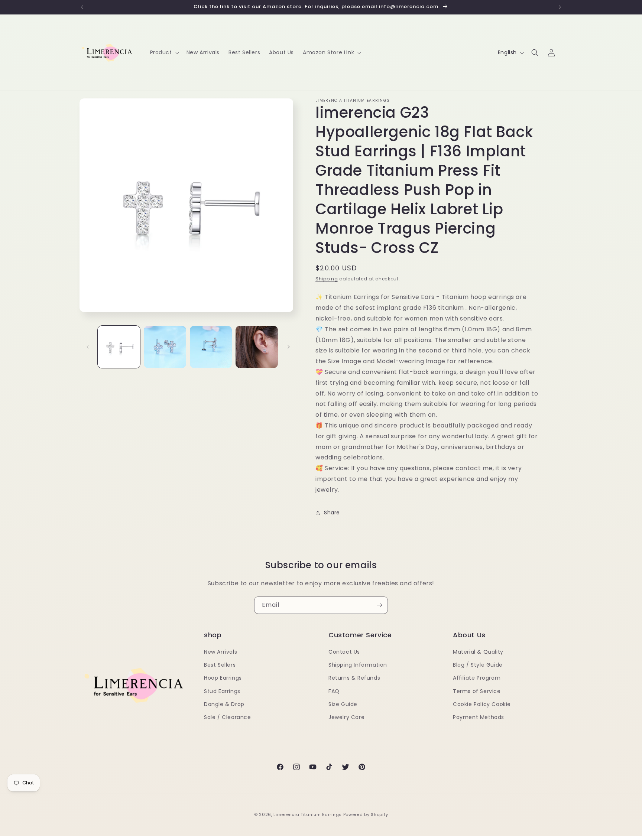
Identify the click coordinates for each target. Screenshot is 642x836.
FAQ (334, 691)
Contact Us (344, 652)
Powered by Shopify (365, 814)
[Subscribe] (379, 605)
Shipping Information (357, 665)
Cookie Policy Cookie (482, 704)
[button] (164, 52)
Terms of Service (477, 691)
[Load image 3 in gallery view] (211, 347)
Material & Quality (478, 652)
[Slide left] (88, 347)
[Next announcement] (560, 7)
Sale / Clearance (227, 717)
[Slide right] (289, 347)
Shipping (326, 279)
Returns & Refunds (354, 678)
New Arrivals (220, 652)
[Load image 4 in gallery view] (257, 347)
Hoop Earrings (223, 678)
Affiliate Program (476, 678)
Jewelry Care (346, 717)
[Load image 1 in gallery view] (119, 347)
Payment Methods (478, 717)
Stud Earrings (222, 691)
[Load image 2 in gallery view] (165, 347)
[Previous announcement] (82, 7)
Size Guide (342, 704)
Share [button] (332, 512)
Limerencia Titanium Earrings (307, 814)
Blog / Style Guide (478, 665)
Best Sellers (220, 665)
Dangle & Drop (224, 704)
